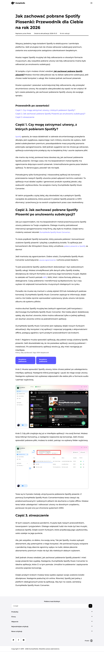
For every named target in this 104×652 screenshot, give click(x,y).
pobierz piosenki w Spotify (74, 246)
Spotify (18, 137)
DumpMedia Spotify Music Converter (55, 232)
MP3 (45, 277)
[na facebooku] (18, 640)
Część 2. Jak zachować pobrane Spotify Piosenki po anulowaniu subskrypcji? (50, 114)
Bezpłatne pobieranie (22, 360)
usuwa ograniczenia (47, 260)
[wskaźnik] (18, 3)
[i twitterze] (13, 640)
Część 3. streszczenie (24, 117)
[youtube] (24, 640)
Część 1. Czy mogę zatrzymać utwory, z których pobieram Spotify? (45, 110)
